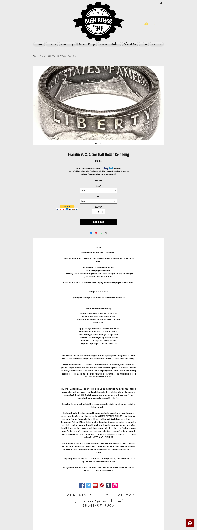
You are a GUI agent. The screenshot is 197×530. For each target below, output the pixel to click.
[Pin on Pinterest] (96, 233)
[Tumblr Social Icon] (108, 485)
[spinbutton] (98, 211)
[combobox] (98, 190)
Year (98, 196)
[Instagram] (115, 485)
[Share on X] (106, 233)
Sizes (98, 186)
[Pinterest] (101, 485)
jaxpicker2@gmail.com (98, 501)
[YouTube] (95, 485)
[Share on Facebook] (90, 233)
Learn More (117, 168)
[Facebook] (82, 485)
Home (35, 56)
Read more (98, 180)
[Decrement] (94, 211)
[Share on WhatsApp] (101, 233)
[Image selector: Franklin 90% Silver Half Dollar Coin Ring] (95, 143)
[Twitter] (88, 485)
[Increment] (102, 211)
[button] (161, 2)
